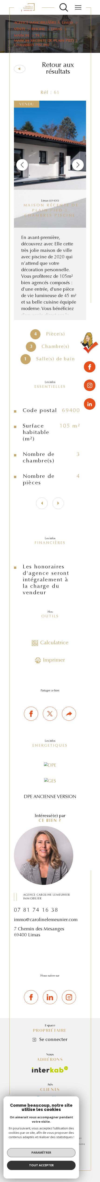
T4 (37, 36)
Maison (21, 36)
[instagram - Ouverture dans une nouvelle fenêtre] (89, 386)
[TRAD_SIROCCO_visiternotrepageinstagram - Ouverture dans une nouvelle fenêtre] (69, 997)
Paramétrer (41, 1152)
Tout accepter (41, 1165)
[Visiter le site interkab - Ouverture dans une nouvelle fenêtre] (50, 1069)
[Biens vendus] (89, 344)
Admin (80, 1144)
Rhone (38, 29)
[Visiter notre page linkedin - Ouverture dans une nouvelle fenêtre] (50, 997)
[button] (78, 165)
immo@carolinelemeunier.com (45, 920)
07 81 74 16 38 (36, 910)
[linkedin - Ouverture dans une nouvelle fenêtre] (89, 404)
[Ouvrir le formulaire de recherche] (63, 7)
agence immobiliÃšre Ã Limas (43, 23)
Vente (19, 29)
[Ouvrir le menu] (78, 7)
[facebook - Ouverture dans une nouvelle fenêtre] (89, 367)
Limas (56, 29)
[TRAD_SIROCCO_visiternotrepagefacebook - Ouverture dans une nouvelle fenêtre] (31, 997)
